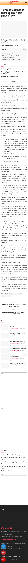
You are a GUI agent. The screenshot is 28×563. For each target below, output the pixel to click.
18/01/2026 (22, 328)
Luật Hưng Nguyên (15, 328)
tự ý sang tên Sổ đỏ (7, 296)
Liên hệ (9, 556)
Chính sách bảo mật (17, 556)
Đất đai (6, 7)
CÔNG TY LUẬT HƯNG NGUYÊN (11, 559)
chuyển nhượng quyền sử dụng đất (13, 293)
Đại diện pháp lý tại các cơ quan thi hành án (14, 54)
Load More (14, 81)
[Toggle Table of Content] (23, 49)
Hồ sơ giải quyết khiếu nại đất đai (18, 348)
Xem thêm (5, 52)
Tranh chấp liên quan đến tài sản (11, 59)
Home (2, 7)
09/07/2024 (3, 19)
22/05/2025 (22, 358)
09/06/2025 (22, 350)
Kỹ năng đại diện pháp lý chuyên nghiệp (10, 455)
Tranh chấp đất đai (13, 7)
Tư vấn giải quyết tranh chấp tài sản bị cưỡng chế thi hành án (12, 56)
